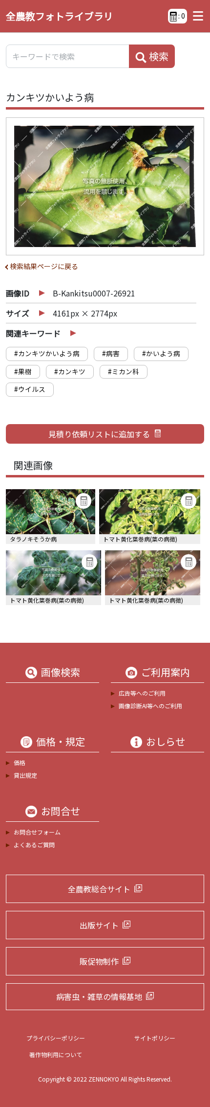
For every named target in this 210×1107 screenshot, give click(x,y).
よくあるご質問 (34, 844)
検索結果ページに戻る (44, 266)
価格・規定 (60, 741)
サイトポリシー (154, 1038)
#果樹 (23, 371)
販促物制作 (99, 961)
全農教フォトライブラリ (59, 16)
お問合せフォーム (37, 832)
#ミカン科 (123, 371)
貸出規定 (25, 775)
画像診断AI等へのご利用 (150, 705)
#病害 (111, 353)
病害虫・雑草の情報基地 (99, 996)
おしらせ (165, 741)
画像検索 (60, 672)
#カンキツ (69, 371)
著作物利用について (55, 1054)
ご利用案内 (165, 672)
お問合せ (60, 811)
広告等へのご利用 (142, 693)
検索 (157, 56)
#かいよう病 (161, 353)
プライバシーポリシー (55, 1038)
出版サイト (99, 925)
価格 (19, 762)
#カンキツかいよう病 (47, 353)
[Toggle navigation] (195, 16)
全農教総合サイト (99, 889)
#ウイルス (29, 389)
